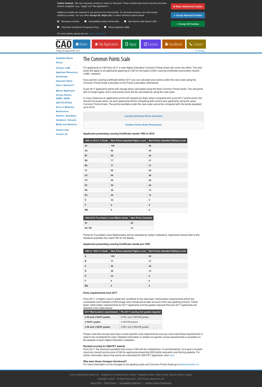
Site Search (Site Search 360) (142, 21)
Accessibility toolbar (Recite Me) (103, 21)
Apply (132, 44)
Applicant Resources (67, 72)
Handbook (175, 44)
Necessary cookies (70, 21)
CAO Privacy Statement (148, 378)
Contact (197, 44)
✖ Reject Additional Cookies (188, 6)
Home (83, 44)
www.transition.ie (189, 364)
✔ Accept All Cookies (188, 23)
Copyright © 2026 (106, 378)
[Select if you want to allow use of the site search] (125, 21)
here (171, 355)
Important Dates (64, 80)
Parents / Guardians (66, 115)
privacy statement (97, 33)
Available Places (64, 58)
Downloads (62, 76)
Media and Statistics (66, 124)
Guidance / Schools (66, 119)
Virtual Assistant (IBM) (118, 27)
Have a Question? (65, 85)
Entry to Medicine (65, 106)
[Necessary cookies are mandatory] (58, 21)
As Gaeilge (200, 50)
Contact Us (61, 134)
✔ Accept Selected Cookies (188, 15)
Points (59, 62)
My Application (108, 44)
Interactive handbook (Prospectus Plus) (80, 27)
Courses (152, 44)
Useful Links (62, 129)
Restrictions (62, 111)
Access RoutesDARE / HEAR (64, 96)
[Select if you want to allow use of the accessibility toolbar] (85, 21)
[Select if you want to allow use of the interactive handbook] (58, 27)
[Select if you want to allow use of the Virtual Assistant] (105, 27)
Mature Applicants (65, 90)
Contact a (63, 67)
